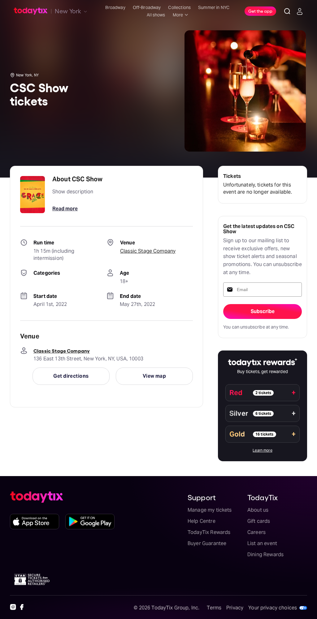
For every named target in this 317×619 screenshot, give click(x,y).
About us (257, 510)
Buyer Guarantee (207, 543)
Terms (214, 607)
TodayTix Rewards (209, 532)
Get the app (260, 10)
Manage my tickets (210, 510)
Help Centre (201, 521)
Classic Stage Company (148, 251)
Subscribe (263, 311)
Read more (65, 208)
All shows (156, 15)
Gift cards (258, 521)
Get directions (71, 376)
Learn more (262, 450)
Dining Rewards (265, 554)
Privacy (234, 607)
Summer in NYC (213, 7)
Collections (179, 7)
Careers (256, 532)
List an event (262, 543)
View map (154, 376)
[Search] (287, 11)
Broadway (115, 7)
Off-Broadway (147, 7)
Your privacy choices (272, 607)
